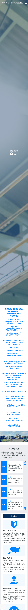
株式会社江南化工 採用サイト (12, 3)
